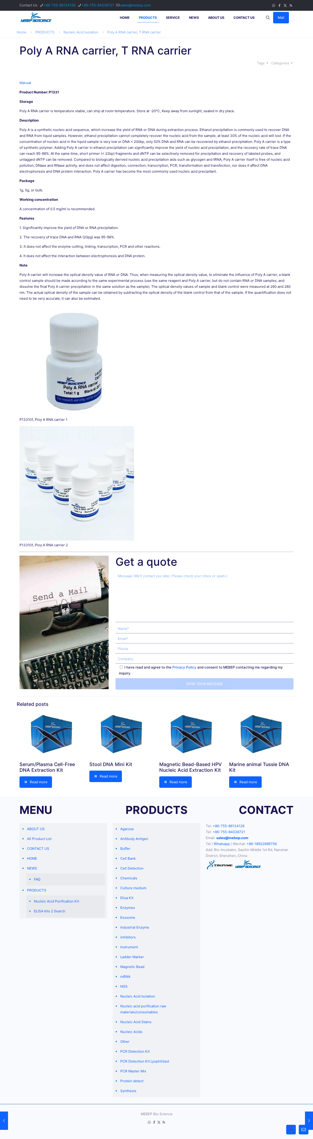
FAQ (37, 879)
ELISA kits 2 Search (49, 911)
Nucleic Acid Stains (135, 1022)
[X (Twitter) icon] (285, 5)
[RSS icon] (291, 5)
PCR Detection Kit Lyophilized (144, 1061)
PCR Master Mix (133, 1071)
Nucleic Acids (131, 1032)
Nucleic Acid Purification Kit (56, 901)
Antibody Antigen (134, 839)
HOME (32, 858)
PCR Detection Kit (135, 1051)
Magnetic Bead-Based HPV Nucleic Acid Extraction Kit (190, 767)
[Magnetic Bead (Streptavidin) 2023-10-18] (309, 1121)
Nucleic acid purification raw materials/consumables (143, 1009)
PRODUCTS (45, 32)
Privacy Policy (184, 667)
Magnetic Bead (132, 967)
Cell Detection (131, 868)
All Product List (39, 839)
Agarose (127, 829)
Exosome (127, 917)
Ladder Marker (132, 957)
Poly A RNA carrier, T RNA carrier (134, 32)
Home (21, 32)
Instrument (129, 947)
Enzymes (127, 907)
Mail (281, 17)
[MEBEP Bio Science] (35, 17)
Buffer (125, 848)
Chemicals (128, 878)
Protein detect (131, 1081)
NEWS (32, 868)
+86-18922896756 (262, 844)
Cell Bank (128, 858)
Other (124, 1041)
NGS (124, 986)
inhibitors (128, 937)
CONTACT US (38, 848)
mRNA (125, 976)
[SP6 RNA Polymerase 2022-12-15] (4, 1121)
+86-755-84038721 (98, 5)
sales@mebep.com (135, 5)
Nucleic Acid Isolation (80, 32)
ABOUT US (36, 829)
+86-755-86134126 (59, 5)
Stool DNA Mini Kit (110, 764)
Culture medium (133, 888)
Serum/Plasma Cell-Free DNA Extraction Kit (47, 767)
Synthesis (128, 1091)
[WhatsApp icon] (273, 5)
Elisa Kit (126, 898)
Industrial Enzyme (134, 927)
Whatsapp (222, 844)
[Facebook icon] (279, 5)
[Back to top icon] (291, 1129)
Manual (25, 83)
